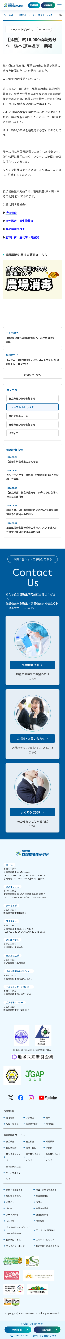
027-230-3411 (22, 1335)
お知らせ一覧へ (32, 375)
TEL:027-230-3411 (13, 875)
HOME (10, 15)
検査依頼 (48, 5)
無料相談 (34, 5)
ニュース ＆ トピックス (42, 15)
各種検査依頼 (30, 665)
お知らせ (23, 15)
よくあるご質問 (31, 812)
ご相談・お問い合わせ (31, 738)
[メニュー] (60, 5)
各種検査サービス (14, 1135)
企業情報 (9, 1111)
